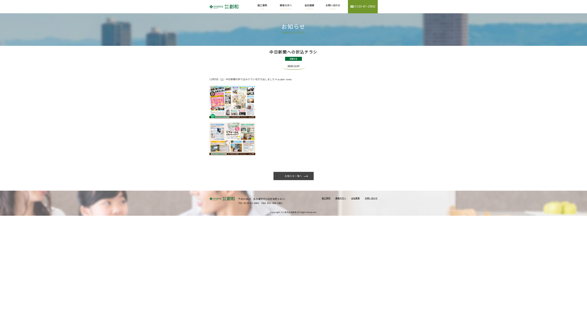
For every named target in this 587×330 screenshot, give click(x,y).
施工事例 (262, 6)
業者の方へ (286, 6)
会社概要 (309, 6)
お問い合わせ (333, 6)
